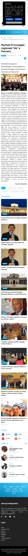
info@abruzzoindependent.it (8, 513)
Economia (8, 489)
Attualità (11, 486)
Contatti (3, 540)
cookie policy (8, 16)
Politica (10, 37)
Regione (21, 55)
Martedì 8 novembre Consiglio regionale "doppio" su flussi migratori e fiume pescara (13, 393)
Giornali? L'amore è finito (17, 474)
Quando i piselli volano (16, 457)
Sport (21, 491)
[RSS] (20, 32)
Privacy (3, 536)
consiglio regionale (12, 188)
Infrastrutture (15, 491)
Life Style (11, 455)
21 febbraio (5, 191)
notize (22, 191)
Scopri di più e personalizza (14, 22)
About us (3, 531)
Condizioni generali (5, 538)
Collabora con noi (5, 529)
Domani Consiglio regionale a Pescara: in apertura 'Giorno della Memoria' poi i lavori (13, 420)
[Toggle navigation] (3, 32)
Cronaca (17, 486)
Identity (5, 443)
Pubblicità (3, 534)
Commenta (4, 58)
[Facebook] (12, 32)
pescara (21, 188)
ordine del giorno (15, 191)
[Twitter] (15, 32)
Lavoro (14, 493)
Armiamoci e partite (15, 466)
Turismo (5, 486)
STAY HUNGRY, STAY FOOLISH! (15, 449)
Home (4, 37)
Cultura (20, 489)
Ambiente (7, 491)
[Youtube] (17, 32)
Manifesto (3, 532)
